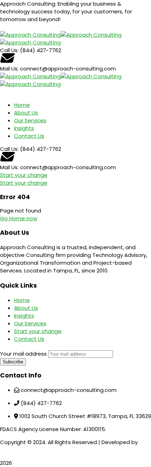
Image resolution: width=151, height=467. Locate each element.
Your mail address (23, 353)
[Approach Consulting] (30, 34)
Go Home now (18, 218)
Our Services (30, 323)
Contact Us (29, 339)
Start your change (23, 175)
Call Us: (10, 50)
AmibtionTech (18, 450)
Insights (24, 315)
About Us (26, 308)
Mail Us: (9, 68)
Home (22, 300)
